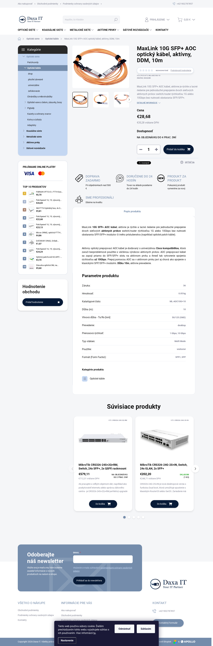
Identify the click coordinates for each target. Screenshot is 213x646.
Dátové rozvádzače (36, 148)
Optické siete (33, 56)
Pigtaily (30, 108)
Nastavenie (67, 640)
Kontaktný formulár (168, 623)
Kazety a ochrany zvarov (39, 114)
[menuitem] (28, 30)
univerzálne (33, 85)
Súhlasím (146, 628)
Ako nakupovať (25, 3)
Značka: (144, 78)
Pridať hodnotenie (34, 302)
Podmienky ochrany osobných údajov (81, 3)
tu (94, 633)
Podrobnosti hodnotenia (181, 70)
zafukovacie (34, 91)
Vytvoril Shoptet (163, 641)
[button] (124, 517)
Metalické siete (34, 136)
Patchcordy (33, 62)
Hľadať (116, 19)
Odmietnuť (124, 628)
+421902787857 (167, 611)
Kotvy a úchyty (34, 119)
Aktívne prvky (33, 142)
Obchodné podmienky (47, 3)
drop (30, 73)
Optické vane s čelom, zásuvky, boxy (44, 102)
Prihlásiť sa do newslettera (89, 580)
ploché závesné (35, 79)
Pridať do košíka (176, 149)
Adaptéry (31, 125)
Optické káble (34, 68)
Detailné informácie (147, 103)
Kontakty (22, 620)
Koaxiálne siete (34, 131)
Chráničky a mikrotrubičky (39, 96)
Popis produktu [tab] (132, 211)
